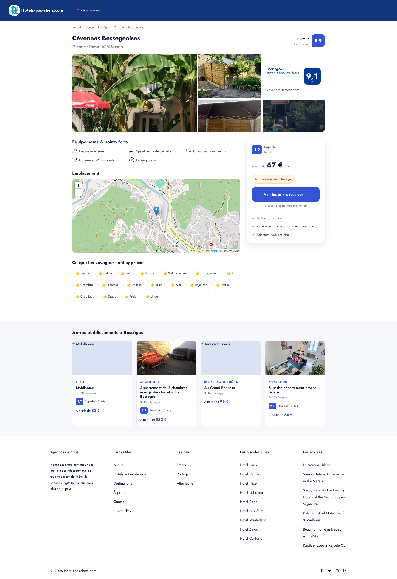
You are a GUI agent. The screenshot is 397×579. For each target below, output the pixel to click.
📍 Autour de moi (88, 10)
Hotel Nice (248, 483)
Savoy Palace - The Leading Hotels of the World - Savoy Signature (324, 497)
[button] (156, 211)
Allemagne (185, 483)
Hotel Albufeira (252, 511)
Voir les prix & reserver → (286, 194)
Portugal (183, 474)
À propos (120, 492)
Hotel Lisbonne (251, 492)
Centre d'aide (123, 511)
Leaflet (213, 251)
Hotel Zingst (249, 529)
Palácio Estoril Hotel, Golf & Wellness (323, 517)
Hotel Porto (249, 501)
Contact (119, 501)
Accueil (77, 27)
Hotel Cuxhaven (252, 538)
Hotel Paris (248, 465)
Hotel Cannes (250, 474)
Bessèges (104, 27)
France (182, 465)
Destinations (122, 483)
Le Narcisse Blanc (316, 465)
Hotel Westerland (253, 520)
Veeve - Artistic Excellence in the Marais (323, 477)
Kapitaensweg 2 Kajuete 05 (324, 545)
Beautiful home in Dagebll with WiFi (323, 533)
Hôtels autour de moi (129, 474)
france (90, 27)
